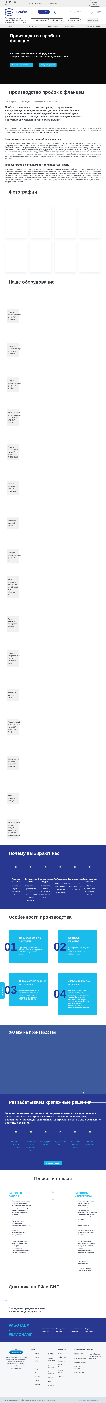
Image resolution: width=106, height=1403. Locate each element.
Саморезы (38, 1373)
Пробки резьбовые (51, 1366)
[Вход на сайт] (85, 5)
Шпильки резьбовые (51, 1354)
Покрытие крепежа (80, 1362)
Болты (37, 1357)
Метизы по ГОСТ (79, 1372)
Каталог (60, 1353)
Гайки (36, 1361)
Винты (37, 1353)
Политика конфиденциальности (88, 1400)
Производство (25, 102)
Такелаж (37, 1384)
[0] (98, 11)
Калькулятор (61, 1361)
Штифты (50, 1377)
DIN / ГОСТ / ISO (61, 1365)
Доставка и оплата (61, 1371)
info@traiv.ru (92, 1358)
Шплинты (51, 1385)
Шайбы (37, 1365)
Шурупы (37, 1369)
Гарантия (61, 1376)
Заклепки (37, 1377)
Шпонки (50, 1389)
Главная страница (11, 102)
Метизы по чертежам (77, 1367)
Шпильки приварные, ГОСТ (51, 1360)
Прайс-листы (62, 1357)
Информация (92, 1363)
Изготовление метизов (78, 1354)
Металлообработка (80, 1359)
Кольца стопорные (51, 1372)
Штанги (50, 1381)
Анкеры (37, 1380)
